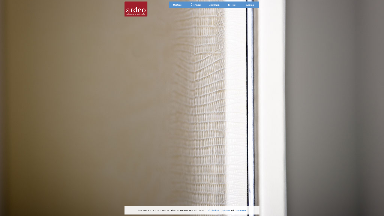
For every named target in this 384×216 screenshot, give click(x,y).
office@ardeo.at (213, 210)
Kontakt (250, 4)
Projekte (232, 4)
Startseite (177, 4)
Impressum (225, 210)
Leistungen (214, 4)
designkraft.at (240, 210)
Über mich (196, 4)
